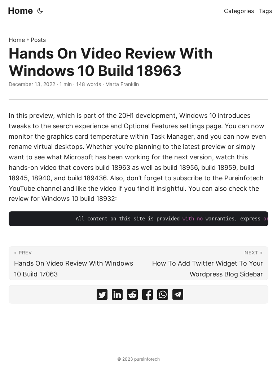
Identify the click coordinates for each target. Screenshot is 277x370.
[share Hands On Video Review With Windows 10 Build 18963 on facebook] (147, 296)
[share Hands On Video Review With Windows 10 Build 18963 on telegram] (177, 296)
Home (20, 10)
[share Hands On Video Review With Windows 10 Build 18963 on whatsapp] (162, 296)
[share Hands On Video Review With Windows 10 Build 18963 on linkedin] (117, 296)
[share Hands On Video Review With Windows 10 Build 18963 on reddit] (132, 296)
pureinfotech (147, 359)
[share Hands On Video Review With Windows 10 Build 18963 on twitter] (102, 296)
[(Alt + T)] (40, 11)
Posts (38, 39)
